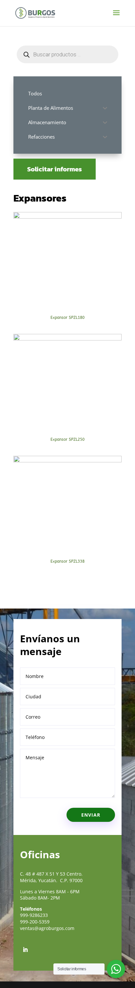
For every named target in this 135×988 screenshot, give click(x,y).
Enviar (90, 815)
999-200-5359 (34, 922)
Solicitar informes (54, 169)
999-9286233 (34, 915)
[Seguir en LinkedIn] (25, 949)
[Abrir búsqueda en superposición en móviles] (67, 54)
